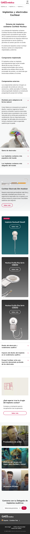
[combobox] (12, 508)
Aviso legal (8, 527)
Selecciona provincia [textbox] (11, 508)
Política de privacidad (19, 527)
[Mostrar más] (15, 101)
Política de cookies (16, 528)
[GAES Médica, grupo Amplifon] (7, 2)
